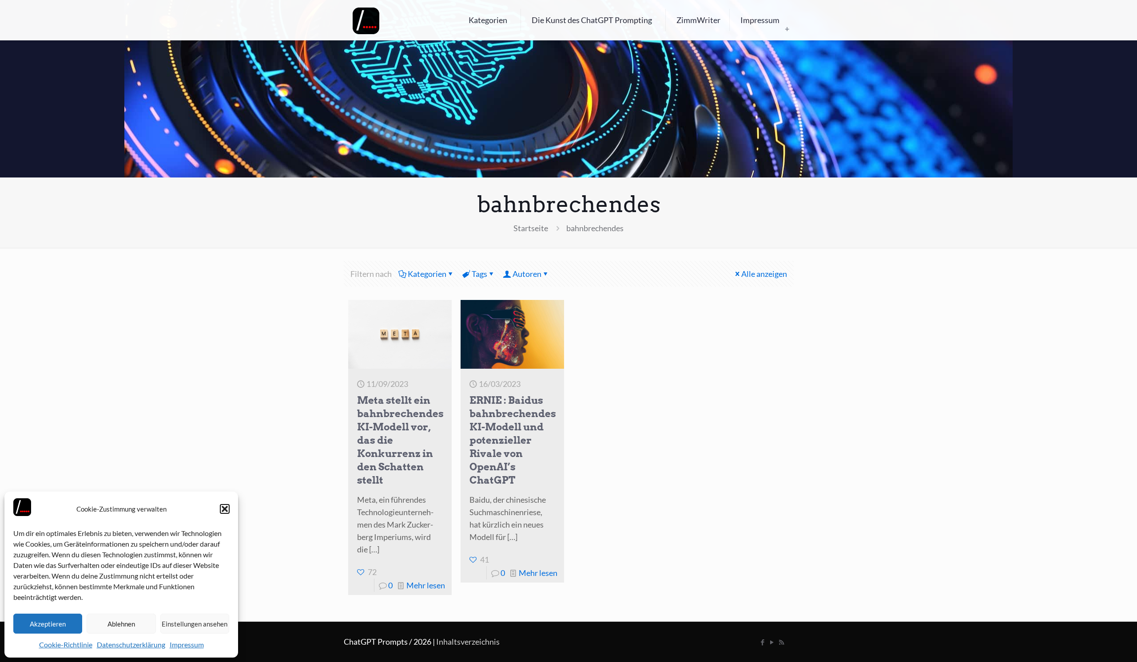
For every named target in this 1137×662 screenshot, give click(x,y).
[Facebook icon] (762, 642)
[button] (224, 508)
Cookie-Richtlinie (65, 644)
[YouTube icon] (772, 642)
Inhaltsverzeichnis (468, 641)
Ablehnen (121, 624)
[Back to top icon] (1094, 643)
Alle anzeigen (764, 274)
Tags (479, 274)
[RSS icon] (781, 642)
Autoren (527, 274)
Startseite (530, 228)
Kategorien (427, 274)
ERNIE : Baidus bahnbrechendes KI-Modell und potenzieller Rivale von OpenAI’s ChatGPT (512, 440)
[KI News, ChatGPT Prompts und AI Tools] (366, 20)
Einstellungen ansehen (194, 624)
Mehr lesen (425, 585)
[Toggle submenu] (787, 28)
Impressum (187, 644)
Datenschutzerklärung (131, 644)
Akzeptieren (48, 624)
